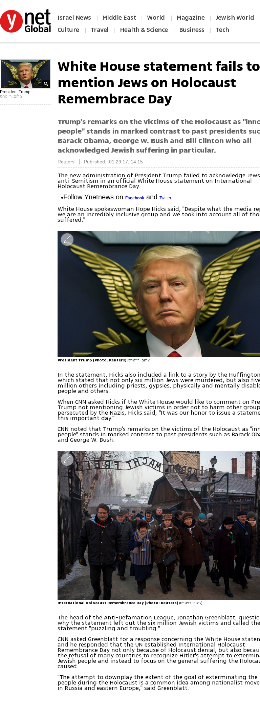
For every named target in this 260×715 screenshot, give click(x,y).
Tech (222, 30)
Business (191, 30)
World (156, 17)
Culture (68, 30)
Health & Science (144, 30)
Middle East (119, 17)
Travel (99, 30)
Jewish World (235, 17)
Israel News (74, 17)
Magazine (190, 17)
